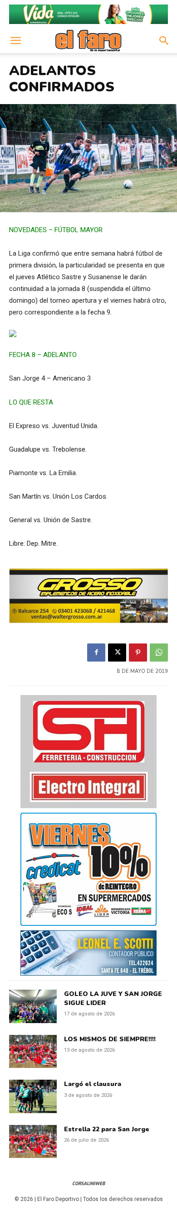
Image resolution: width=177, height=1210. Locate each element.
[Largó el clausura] (33, 1096)
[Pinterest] (138, 652)
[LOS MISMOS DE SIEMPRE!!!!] (33, 1051)
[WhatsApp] (159, 652)
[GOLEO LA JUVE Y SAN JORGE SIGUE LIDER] (33, 1006)
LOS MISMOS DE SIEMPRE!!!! (110, 1039)
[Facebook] (96, 652)
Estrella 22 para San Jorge (106, 1129)
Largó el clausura (92, 1084)
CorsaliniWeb (88, 1183)
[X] (117, 652)
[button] (15, 41)
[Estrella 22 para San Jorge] (33, 1141)
